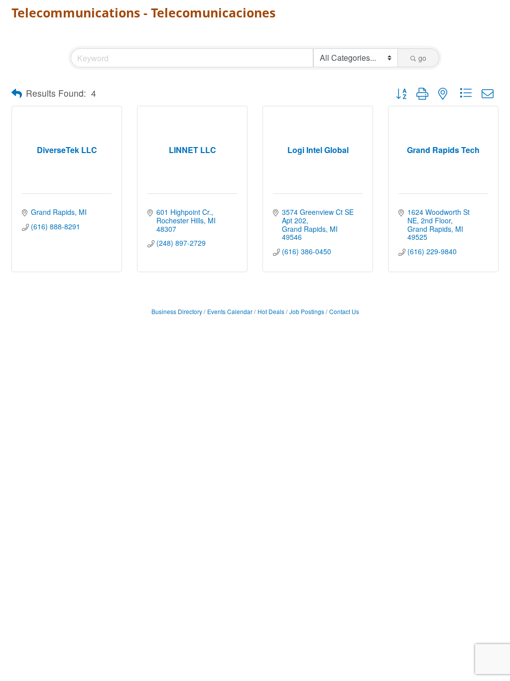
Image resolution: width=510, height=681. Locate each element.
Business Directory (176, 311)
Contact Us (344, 311)
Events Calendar (230, 311)
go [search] (422, 58)
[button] (16, 93)
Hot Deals (270, 311)
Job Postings (306, 311)
